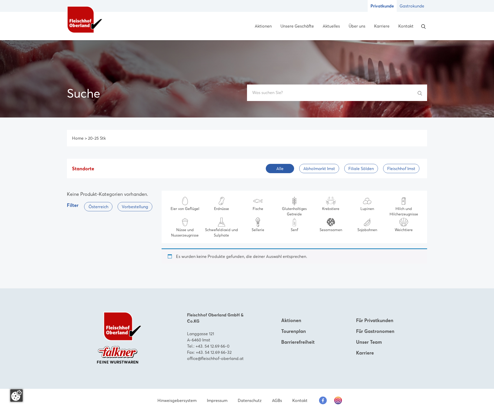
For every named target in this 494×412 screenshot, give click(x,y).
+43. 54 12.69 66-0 (213, 346)
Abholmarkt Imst (319, 168)
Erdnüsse (221, 208)
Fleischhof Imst (401, 168)
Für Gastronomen (375, 331)
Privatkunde (382, 6)
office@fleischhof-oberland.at (215, 358)
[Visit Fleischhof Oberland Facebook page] (323, 400)
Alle (280, 168)
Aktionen (263, 26)
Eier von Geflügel (185, 208)
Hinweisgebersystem (177, 400)
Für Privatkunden (374, 320)
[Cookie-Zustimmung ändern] (16, 395)
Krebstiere (330, 208)
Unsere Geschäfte (297, 26)
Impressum (217, 400)
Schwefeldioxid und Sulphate (221, 233)
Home (78, 138)
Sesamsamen (331, 230)
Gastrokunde (412, 6)
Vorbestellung (135, 206)
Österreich (98, 206)
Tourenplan (293, 331)
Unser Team (369, 342)
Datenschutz (250, 400)
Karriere (382, 26)
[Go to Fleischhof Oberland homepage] (85, 19)
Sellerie (258, 230)
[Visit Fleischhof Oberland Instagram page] (338, 400)
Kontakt (405, 26)
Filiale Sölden (361, 168)
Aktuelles (331, 26)
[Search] (422, 26)
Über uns (357, 26)
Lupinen (367, 208)
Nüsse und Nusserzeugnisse (185, 233)
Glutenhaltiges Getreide (294, 211)
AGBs (277, 400)
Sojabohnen (367, 230)
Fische (258, 208)
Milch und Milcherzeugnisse (404, 211)
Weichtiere (404, 230)
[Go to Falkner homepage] (117, 354)
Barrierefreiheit (298, 342)
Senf (294, 230)
